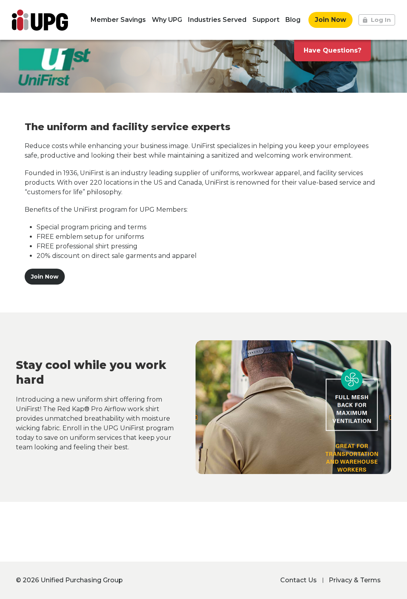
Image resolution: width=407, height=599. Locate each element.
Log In (381, 19)
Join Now (330, 19)
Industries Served (217, 19)
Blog (292, 19)
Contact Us (298, 580)
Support (265, 19)
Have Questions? (332, 50)
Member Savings (118, 19)
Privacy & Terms (355, 580)
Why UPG (167, 19)
